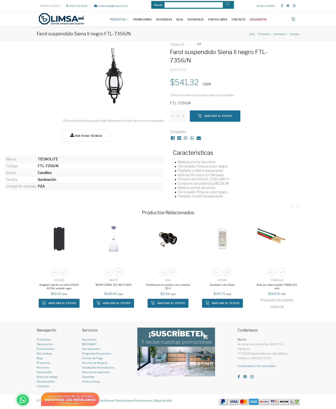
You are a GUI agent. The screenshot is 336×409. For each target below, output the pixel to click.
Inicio (252, 34)
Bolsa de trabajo (47, 376)
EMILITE (113, 280)
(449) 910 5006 (78, 5)
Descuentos (258, 19)
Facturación (44, 372)
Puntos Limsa (217, 19)
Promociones (142, 19)
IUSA (168, 280)
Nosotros (43, 367)
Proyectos (43, 362)
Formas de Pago (92, 358)
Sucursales (195, 19)
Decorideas (164, 19)
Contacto (239, 19)
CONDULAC (276, 280)
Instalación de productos (98, 367)
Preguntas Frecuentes (96, 353)
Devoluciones (46, 381)
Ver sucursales (266, 366)
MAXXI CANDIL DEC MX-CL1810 (113, 284)
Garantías (88, 376)
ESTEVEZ (59, 280)
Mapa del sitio (163, 400)
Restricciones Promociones (134, 400)
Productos (118, 19)
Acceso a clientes (266, 5)
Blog (180, 19)
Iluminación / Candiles (286, 34)
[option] (114, 77)
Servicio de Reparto (95, 362)
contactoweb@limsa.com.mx (112, 5)
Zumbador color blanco (222, 284)
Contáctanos (246, 366)
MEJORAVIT (89, 344)
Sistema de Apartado (96, 372)
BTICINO (222, 280)
